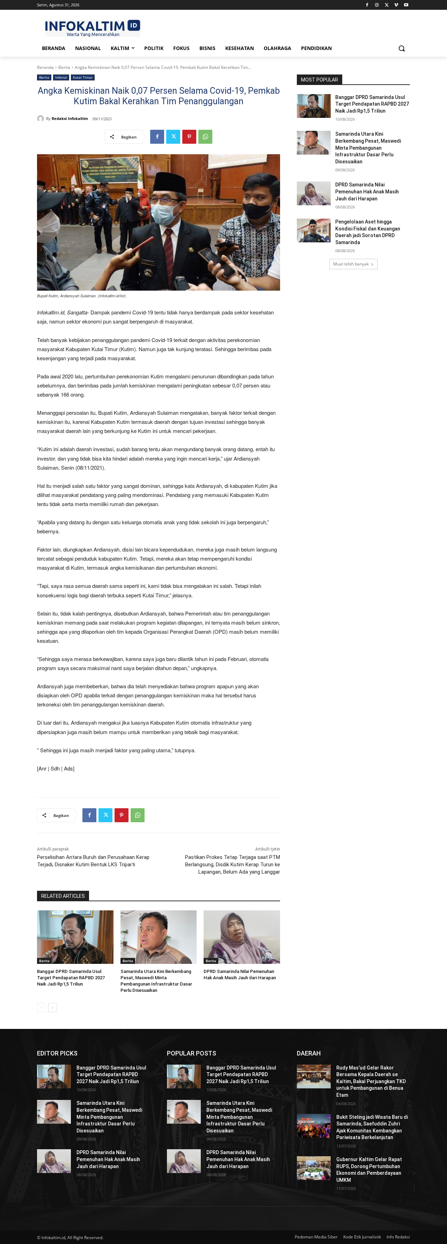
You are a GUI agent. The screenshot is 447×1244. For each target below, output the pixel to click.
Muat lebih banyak (351, 264)
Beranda (45, 67)
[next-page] (52, 1007)
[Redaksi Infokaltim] (41, 118)
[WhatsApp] (205, 137)
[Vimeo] (396, 5)
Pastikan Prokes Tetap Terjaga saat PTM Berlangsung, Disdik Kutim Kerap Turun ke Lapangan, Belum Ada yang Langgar (232, 864)
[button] (401, 48)
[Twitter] (387, 5)
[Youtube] (406, 5)
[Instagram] (377, 5)
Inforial (61, 77)
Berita (64, 67)
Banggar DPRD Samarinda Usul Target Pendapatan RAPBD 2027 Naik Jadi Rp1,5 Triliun (71, 978)
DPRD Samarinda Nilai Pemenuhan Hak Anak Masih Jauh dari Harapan (367, 191)
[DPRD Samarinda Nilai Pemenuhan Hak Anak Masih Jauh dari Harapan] (242, 937)
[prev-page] (41, 1007)
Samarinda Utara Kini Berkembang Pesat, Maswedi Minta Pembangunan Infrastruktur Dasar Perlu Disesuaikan (368, 147)
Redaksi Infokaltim (70, 118)
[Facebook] (367, 5)
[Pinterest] (189, 137)
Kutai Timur (83, 77)
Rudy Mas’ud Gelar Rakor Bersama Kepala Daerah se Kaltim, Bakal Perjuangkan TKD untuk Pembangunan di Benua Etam (371, 1081)
